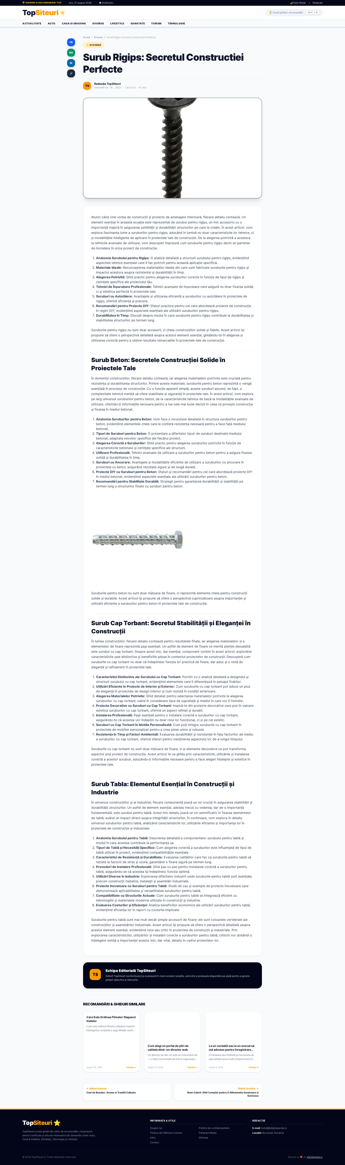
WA (71, 52)
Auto (52, 23)
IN (71, 62)
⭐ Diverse (93, 44)
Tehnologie (176, 23)
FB (71, 42)
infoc (153, 1137)
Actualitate (31, 23)
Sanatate (138, 23)
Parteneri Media (208, 1132)
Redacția (318, 2)
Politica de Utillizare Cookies (166, 1132)
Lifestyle (117, 23)
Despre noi (156, 1127)
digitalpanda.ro (315, 1157)
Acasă (86, 37)
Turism (156, 23)
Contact (154, 1142)
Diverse (98, 23)
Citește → (131, 1067)
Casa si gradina (74, 23)
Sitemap (203, 1137)
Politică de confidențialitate (214, 1127)
